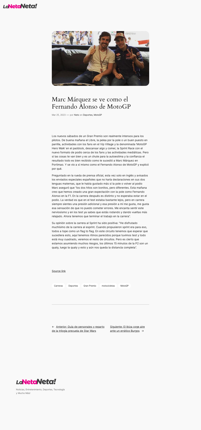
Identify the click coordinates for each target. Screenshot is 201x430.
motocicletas (108, 285)
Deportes (87, 114)
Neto (76, 114)
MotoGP (98, 114)
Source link (59, 271)
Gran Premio (90, 285)
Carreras (58, 285)
